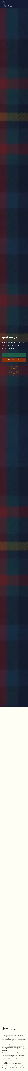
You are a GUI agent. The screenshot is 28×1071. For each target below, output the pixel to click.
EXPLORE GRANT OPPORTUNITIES (14, 355)
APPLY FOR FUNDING (14, 359)
